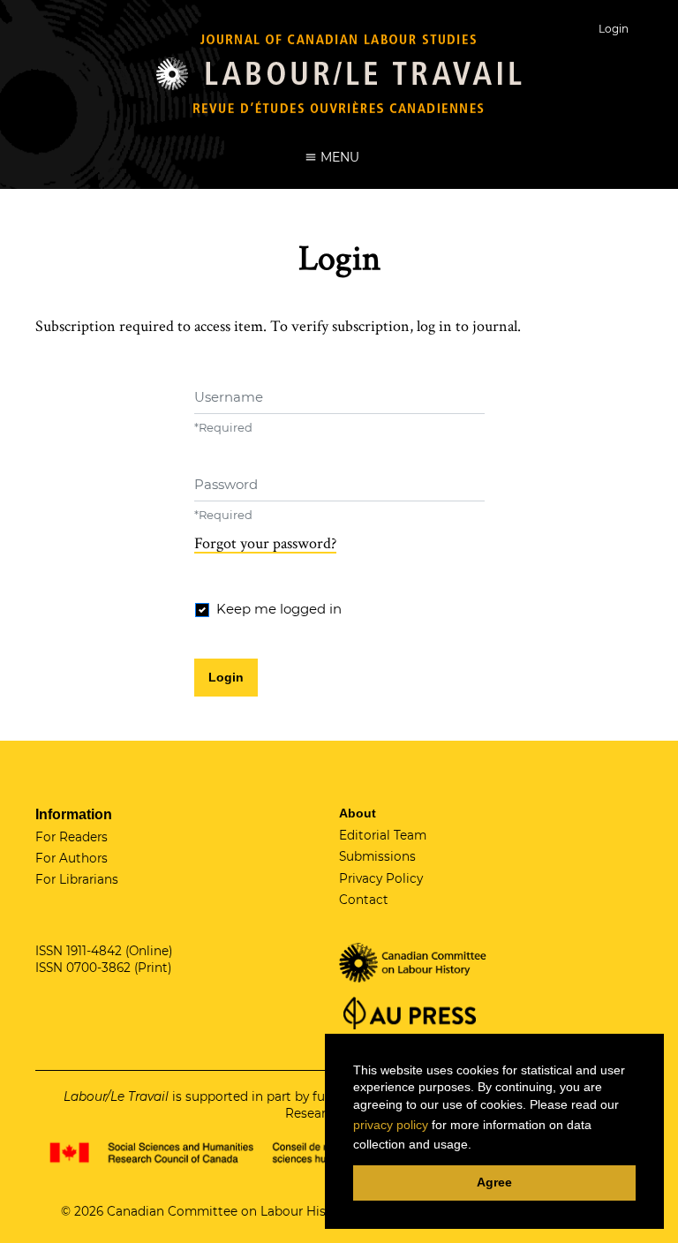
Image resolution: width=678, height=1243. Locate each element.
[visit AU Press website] (407, 1012)
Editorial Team (382, 835)
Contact (363, 900)
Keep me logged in (279, 608)
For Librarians (76, 879)
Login (614, 28)
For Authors (71, 858)
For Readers (71, 837)
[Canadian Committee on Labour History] (414, 961)
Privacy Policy (381, 878)
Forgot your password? (265, 543)
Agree (494, 1182)
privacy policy (390, 1125)
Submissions (377, 856)
